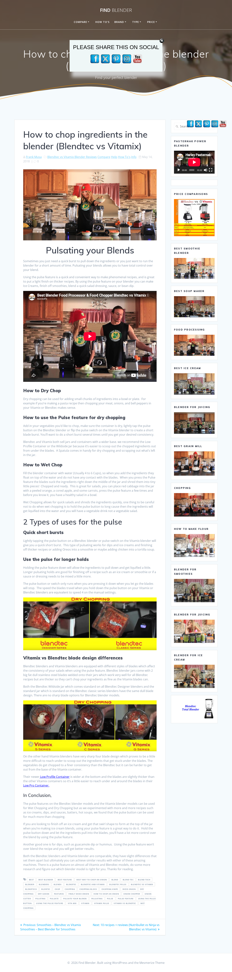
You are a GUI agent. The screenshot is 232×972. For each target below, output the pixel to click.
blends (57, 884)
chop (57, 889)
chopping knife (110, 889)
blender (29, 884)
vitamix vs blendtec (125, 903)
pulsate (54, 898)
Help (114, 157)
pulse (110, 898)
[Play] (179, 170)
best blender (45, 879)
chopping (70, 889)
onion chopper (131, 894)
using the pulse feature (49, 903)
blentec (45, 889)
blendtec (71, 884)
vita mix (72, 903)
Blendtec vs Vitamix (142, 884)
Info (133, 157)
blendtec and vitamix (93, 884)
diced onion (129, 889)
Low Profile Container (55, 777)
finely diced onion (79, 894)
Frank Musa (34, 157)
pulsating (97, 898)
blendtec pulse (117, 884)
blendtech (31, 889)
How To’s (102, 22)
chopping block (88, 889)
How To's (124, 157)
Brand (119, 22)
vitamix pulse (101, 903)
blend (114, 879)
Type (135, 22)
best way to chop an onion (91, 879)
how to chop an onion (106, 894)
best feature (65, 879)
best (31, 879)
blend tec (128, 879)
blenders (44, 884)
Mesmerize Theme (152, 963)
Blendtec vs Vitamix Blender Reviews (72, 157)
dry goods (43, 894)
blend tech (144, 879)
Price (151, 22)
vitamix (85, 903)
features (59, 894)
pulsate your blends (75, 898)
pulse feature (126, 898)
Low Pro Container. (36, 785)
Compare (80, 22)
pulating (40, 898)
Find (116, 10)
